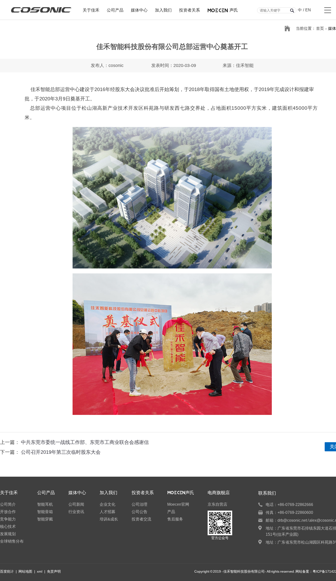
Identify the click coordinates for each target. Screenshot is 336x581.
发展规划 (8, 534)
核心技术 (8, 526)
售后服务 (175, 519)
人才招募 (107, 512)
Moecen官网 (178, 504)
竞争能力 (8, 519)
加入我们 (163, 9)
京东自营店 (217, 504)
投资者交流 (141, 519)
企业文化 (107, 504)
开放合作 (8, 512)
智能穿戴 (45, 519)
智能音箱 (45, 512)
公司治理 (139, 504)
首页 (320, 28)
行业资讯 (76, 512)
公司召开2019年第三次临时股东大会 (61, 452)
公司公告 (139, 512)
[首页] (287, 28)
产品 (171, 512)
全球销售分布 (12, 541)
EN (308, 10)
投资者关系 (189, 9)
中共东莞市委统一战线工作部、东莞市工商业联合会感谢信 (85, 442)
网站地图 (25, 571)
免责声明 (54, 571)
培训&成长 (109, 519)
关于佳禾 (91, 9)
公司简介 (8, 504)
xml (39, 571)
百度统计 (7, 571)
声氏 (233, 9)
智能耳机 (45, 504)
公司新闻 (76, 504)
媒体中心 (139, 9)
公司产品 (115, 9)
